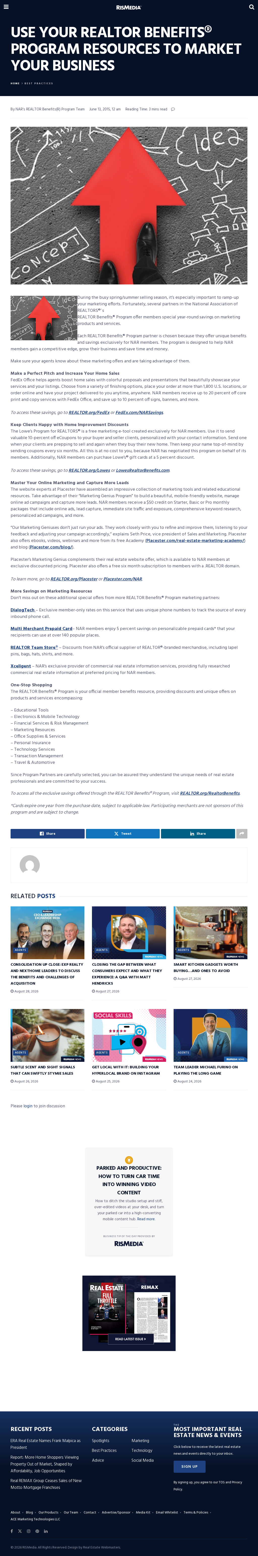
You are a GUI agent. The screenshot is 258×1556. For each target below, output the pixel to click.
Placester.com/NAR (122, 579)
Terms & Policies (196, 1513)
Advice (98, 1460)
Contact (90, 1513)
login (28, 1106)
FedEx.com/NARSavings (139, 412)
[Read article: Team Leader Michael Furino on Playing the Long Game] (210, 1035)
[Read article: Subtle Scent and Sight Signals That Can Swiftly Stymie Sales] (47, 1035)
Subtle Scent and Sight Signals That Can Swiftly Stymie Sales (43, 1070)
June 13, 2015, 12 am (105, 109)
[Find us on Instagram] (28, 1531)
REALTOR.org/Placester (73, 579)
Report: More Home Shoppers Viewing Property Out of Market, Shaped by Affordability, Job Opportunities (45, 1464)
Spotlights (100, 1441)
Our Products (48, 1513)
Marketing (140, 1441)
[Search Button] (251, 7)
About (15, 1513)
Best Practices (38, 83)
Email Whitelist (167, 1513)
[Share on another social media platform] (241, 833)
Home (15, 83)
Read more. (146, 1219)
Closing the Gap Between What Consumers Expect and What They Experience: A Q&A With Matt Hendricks (127, 974)
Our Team (71, 1513)
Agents (20, 950)
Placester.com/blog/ (51, 547)
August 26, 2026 (26, 1081)
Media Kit (143, 1513)
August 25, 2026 (107, 1081)
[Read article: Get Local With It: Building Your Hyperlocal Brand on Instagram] (129, 1035)
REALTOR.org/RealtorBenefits (210, 793)
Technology (142, 1450)
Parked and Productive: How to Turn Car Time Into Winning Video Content (129, 1180)
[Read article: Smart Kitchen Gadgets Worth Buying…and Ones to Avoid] (210, 932)
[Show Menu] (6, 7)
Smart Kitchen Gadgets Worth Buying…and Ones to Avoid (206, 967)
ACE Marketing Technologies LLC (35, 1519)
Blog (29, 1513)
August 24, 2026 (189, 1081)
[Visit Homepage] (128, 8)
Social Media (143, 1460)
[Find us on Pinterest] (37, 1531)
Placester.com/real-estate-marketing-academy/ (195, 540)
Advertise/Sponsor (116, 1513)
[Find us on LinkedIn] (46, 1531)
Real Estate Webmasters (101, 1547)
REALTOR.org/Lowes (89, 470)
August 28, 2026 (26, 991)
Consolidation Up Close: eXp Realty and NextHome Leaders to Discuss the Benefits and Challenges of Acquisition (47, 974)
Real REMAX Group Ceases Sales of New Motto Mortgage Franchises (46, 1484)
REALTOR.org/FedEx (89, 412)
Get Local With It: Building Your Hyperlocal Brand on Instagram (126, 1070)
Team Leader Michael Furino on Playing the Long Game (206, 1070)
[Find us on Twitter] (20, 1531)
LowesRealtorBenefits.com (142, 470)
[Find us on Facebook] (12, 1531)
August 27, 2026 (107, 991)
